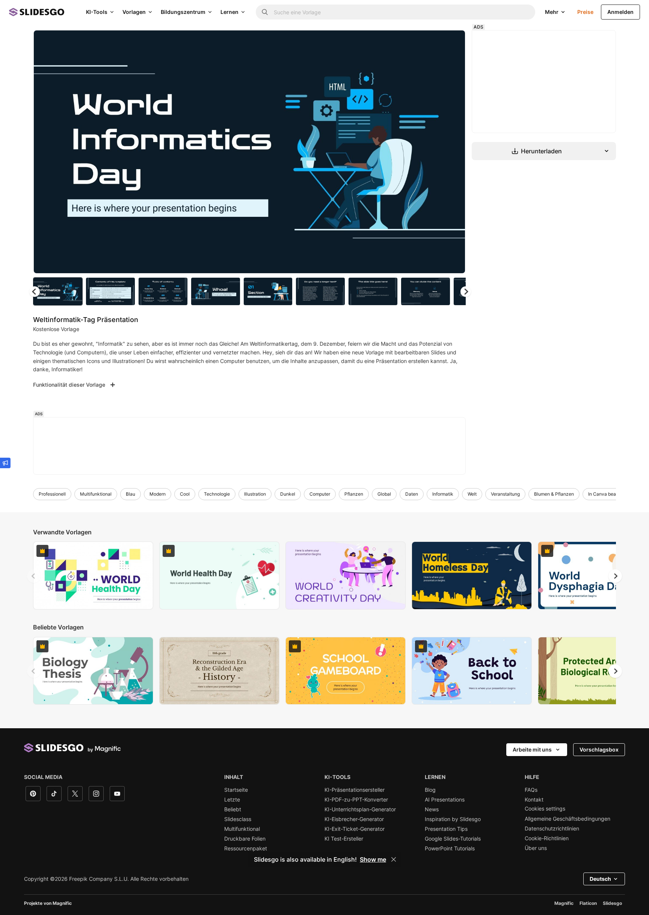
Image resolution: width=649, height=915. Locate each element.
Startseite (236, 790)
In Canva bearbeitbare (611, 494)
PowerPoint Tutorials (450, 848)
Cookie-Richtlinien (547, 838)
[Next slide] (454, 152)
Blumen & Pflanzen (554, 494)
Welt (472, 494)
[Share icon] (452, 42)
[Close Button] (393, 859)
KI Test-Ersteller (343, 839)
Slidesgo (612, 903)
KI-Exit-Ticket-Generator (354, 829)
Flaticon (588, 903)
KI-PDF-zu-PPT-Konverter (356, 800)
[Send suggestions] (5, 463)
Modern (157, 494)
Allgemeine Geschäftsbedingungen (567, 819)
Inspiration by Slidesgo (453, 819)
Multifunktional (96, 494)
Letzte (232, 800)
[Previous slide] (34, 576)
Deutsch (600, 879)
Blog (430, 790)
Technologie (217, 494)
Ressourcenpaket (245, 848)
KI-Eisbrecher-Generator (354, 819)
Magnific (564, 903)
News (432, 809)
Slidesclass (237, 819)
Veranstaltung (505, 494)
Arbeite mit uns (532, 749)
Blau (130, 494)
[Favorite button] (433, 42)
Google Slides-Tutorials (453, 839)
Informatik (442, 494)
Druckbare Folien (245, 839)
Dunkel (287, 494)
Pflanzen (353, 494)
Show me (373, 859)
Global (384, 494)
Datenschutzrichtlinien (552, 829)
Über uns (536, 848)
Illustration (255, 494)
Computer (319, 494)
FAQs (531, 790)
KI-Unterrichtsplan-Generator (360, 809)
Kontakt (534, 800)
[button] (465, 291)
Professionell (52, 494)
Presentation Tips (446, 829)
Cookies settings (545, 809)
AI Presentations (445, 800)
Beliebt (232, 809)
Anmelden (620, 12)
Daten (411, 494)
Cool (185, 494)
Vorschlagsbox (599, 749)
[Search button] (265, 12)
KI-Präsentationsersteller (354, 790)
